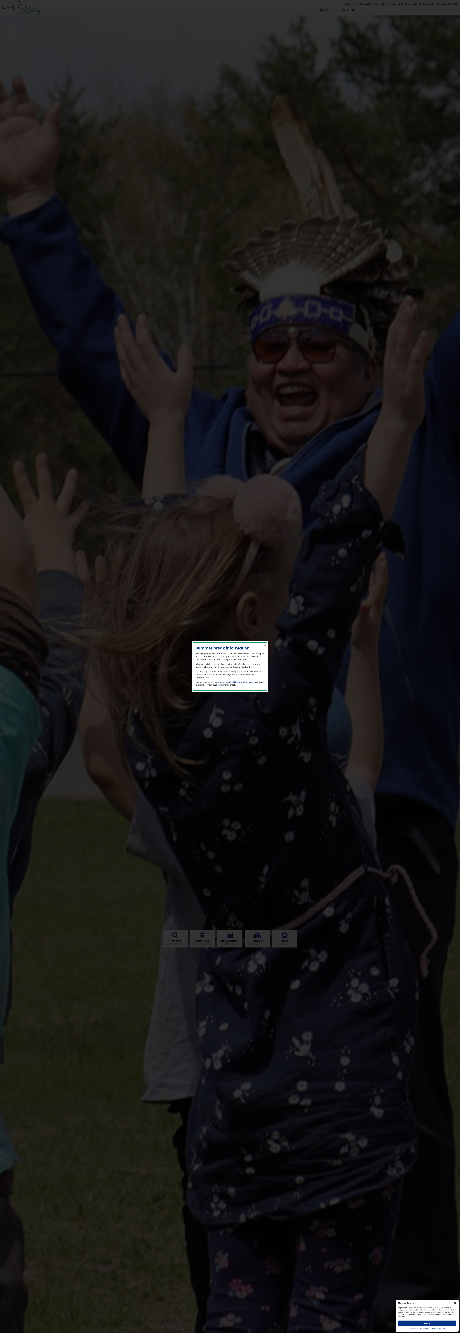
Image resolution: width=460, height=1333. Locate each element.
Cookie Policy (413, 1329)
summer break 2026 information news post (237, 682)
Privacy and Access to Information (432, 1329)
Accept (427, 1323)
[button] (455, 1303)
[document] (230, 666)
